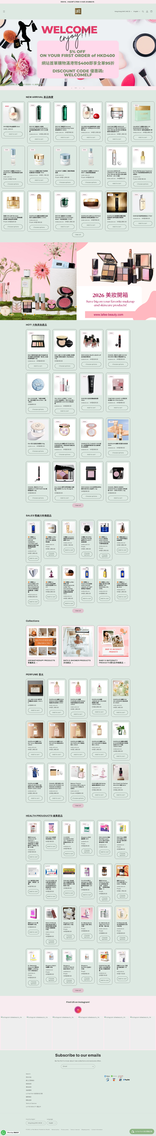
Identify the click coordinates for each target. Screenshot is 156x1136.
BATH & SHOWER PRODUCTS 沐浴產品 (77, 662)
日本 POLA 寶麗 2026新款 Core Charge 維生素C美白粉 (122, 839)
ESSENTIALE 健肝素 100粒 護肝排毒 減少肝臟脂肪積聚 (104, 968)
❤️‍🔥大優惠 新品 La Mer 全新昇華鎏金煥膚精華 (122, 538)
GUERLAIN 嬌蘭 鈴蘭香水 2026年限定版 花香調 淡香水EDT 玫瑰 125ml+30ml (120, 744)
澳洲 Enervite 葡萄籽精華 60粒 (33, 923)
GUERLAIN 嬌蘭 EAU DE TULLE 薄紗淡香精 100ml (35, 743)
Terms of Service (31, 1103)
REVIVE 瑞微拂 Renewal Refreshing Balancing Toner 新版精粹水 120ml (64, 128)
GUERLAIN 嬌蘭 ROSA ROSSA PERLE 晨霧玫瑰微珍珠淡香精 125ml (56, 701)
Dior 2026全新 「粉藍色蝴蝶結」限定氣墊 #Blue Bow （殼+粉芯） (37, 400)
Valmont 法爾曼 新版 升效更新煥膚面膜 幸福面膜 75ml (38, 171)
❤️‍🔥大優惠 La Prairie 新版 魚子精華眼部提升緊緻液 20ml (122, 584)
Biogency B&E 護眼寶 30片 (86, 838)
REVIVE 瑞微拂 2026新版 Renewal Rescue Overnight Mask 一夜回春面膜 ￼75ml (64, 217)
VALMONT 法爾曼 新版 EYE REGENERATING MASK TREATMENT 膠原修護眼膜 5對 (142, 128)
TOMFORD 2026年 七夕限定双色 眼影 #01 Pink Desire (117, 399)
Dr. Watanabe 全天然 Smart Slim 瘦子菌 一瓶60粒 (104, 924)
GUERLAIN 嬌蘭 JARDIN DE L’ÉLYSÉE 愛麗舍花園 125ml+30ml (99, 702)
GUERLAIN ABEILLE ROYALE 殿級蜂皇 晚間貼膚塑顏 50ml (91, 216)
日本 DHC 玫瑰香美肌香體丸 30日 (51, 838)
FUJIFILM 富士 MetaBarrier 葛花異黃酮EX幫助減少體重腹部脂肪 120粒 (86, 884)
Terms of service (75, 1129)
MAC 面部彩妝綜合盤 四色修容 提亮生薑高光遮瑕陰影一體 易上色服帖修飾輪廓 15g (38, 356)
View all (78, 234)
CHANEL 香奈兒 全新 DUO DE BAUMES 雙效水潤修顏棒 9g (117, 355)
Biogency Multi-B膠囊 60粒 (51, 966)
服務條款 (29, 1097)
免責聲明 (29, 1090)
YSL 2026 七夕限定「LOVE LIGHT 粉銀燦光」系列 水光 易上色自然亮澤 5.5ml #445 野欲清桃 (64, 401)
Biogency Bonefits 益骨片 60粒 (86, 967)
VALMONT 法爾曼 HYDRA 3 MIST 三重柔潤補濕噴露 (90, 171)
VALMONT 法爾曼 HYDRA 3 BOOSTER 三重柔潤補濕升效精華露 (12, 172)
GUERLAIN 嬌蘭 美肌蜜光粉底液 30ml (118, 444)
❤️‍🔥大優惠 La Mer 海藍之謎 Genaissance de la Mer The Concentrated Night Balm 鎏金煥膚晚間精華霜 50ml (68, 587)
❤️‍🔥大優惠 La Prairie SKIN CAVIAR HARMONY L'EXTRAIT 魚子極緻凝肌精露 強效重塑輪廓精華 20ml (33, 542)
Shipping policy (86, 1129)
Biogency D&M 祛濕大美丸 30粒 (68, 923)
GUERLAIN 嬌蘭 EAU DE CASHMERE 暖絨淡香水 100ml (99, 743)
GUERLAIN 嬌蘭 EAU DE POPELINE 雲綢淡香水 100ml (77, 743)
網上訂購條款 (30, 1080)
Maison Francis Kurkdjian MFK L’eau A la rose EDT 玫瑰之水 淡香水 (78, 786)
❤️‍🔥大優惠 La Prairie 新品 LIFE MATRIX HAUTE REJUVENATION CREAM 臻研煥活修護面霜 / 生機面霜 (33, 587)
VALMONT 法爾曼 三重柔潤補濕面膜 (65, 171)
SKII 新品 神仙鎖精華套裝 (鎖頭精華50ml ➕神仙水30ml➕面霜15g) (90, 128)
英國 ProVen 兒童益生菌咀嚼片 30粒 (122, 967)
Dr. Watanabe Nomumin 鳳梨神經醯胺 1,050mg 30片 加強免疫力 (33, 968)
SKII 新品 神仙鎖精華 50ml (11, 126)
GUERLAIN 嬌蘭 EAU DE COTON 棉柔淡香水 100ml (56, 743)
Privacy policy (65, 1129)
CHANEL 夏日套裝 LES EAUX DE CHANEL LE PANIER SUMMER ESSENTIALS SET (56, 786)
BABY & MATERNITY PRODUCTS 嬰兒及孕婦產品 (111, 662)
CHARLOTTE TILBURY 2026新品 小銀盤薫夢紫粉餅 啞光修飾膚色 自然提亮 (91, 445)
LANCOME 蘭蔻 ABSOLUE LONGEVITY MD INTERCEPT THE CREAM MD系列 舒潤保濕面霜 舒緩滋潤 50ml (116, 129)
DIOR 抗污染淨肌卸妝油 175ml (142, 216)
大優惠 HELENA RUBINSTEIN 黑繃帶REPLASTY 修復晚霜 (86, 539)
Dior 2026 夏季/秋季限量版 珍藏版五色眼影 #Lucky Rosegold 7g (64, 488)
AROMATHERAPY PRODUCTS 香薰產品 (41, 662)
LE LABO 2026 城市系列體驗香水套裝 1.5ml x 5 (35, 701)
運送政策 (29, 1087)
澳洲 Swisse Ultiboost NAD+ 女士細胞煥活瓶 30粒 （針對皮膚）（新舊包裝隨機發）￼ (104, 885)
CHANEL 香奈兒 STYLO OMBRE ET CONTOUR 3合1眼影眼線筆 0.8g (37, 488)
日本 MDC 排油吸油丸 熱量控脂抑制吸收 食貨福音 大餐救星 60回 (69, 883)
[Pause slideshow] (84, 88)
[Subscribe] (93, 1066)
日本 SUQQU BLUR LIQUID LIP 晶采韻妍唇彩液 (91, 355)
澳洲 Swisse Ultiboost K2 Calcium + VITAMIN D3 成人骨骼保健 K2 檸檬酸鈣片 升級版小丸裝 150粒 (33, 842)
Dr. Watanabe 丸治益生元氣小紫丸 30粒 (86, 924)
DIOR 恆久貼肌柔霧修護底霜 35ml (89, 399)
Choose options (13, 184)
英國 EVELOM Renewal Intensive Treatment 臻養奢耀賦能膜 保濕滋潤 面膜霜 (12, 217)
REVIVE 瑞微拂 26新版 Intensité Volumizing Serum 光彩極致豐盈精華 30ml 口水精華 (38, 129)
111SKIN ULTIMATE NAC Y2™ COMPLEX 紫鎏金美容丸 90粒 (68, 840)
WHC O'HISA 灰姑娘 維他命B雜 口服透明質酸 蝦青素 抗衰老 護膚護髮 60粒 (51, 926)
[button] (4, 11)
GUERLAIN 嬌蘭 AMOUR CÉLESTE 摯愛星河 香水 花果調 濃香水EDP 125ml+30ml (35, 786)
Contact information (97, 1129)
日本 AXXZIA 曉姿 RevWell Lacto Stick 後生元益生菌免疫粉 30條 (104, 839)
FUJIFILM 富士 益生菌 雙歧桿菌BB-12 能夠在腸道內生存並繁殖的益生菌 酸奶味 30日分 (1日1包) (51, 885)
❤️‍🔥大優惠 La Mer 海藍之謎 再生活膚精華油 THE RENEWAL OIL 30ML (104, 585)
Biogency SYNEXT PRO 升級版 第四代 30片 (68, 967)
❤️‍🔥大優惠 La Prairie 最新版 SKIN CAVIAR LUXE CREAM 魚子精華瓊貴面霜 (104, 540)
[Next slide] (80, 88)
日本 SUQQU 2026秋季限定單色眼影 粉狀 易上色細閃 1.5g (91, 487)
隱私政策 (29, 1100)
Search (28, 1074)
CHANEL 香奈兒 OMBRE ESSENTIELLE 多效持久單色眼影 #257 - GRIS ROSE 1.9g (117, 488)
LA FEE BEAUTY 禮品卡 (33, 1106)
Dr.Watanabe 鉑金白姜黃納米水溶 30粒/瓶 (122, 924)
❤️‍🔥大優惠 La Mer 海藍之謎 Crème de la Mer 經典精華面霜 (51, 539)
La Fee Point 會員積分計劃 (34, 1093)
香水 (41, 674)
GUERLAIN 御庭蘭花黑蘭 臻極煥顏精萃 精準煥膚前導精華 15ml (116, 217)
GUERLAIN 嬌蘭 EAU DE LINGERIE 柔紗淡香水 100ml (120, 701)
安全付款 (29, 1077)
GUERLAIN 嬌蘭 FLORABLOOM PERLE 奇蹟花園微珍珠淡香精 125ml (78, 702)
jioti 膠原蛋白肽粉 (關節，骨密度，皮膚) (33, 882)
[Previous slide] (72, 88)
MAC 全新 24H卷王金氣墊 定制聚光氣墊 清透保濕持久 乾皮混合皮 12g (65, 356)
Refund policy (55, 1129)
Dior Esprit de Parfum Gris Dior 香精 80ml (120, 784)
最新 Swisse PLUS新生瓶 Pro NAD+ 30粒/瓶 (122, 882)
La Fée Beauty (35, 1129)
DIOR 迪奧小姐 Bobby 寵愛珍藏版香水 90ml (99, 784)
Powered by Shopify (44, 1129)
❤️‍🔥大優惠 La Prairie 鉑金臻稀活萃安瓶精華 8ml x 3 (51, 584)
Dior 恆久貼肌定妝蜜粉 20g (36, 443)
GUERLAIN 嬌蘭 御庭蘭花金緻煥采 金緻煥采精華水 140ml (38, 216)
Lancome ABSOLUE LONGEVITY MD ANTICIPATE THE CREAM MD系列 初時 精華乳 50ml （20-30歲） (116, 173)
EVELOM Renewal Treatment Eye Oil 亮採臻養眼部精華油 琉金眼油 (142, 172)
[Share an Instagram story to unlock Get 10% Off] (78, 1009)
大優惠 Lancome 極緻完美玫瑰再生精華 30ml (68, 538)
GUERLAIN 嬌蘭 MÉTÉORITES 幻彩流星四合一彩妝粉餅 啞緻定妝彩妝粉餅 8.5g (65, 445)
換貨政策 (29, 1083)
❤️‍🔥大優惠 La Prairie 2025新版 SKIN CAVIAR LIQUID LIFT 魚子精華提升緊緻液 (86, 585)
